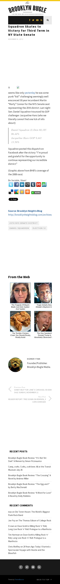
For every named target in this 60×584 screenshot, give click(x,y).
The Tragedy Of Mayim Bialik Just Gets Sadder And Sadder (20, 307)
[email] (38, 184)
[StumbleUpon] (44, 184)
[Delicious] (11, 191)
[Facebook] (16, 184)
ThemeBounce (19, 579)
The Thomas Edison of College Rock (34, 520)
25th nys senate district (24, 223)
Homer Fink (33, 359)
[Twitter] (11, 184)
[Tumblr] (33, 184)
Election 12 (39, 228)
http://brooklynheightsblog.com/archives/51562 (33, 214)
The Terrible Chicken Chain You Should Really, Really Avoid (20, 335)
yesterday (30, 92)
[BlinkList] (27, 191)
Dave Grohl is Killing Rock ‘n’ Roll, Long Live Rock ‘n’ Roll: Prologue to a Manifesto (28, 538)
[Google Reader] (16, 191)
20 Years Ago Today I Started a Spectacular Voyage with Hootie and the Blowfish (29, 550)
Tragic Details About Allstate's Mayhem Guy (45, 306)
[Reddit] (27, 184)
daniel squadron (19, 228)
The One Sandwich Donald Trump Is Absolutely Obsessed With (44, 335)
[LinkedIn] (22, 184)
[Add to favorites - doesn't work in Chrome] (22, 191)
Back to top (43, 579)
